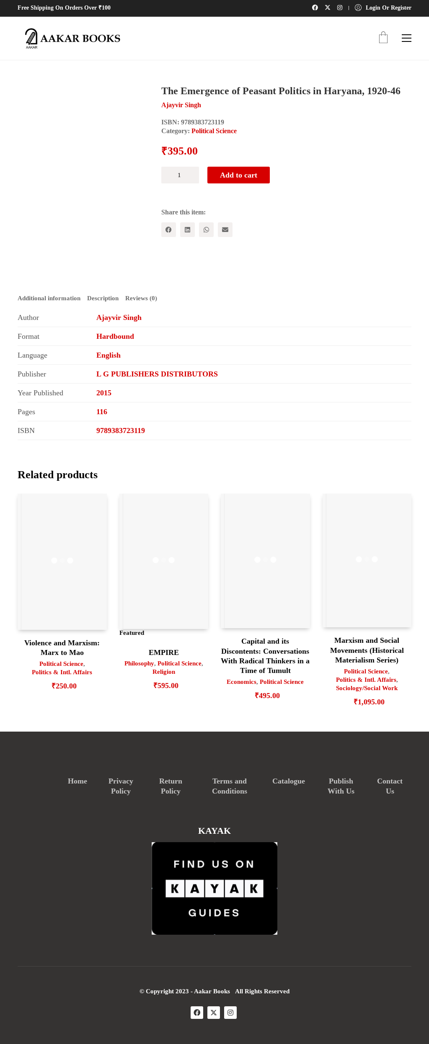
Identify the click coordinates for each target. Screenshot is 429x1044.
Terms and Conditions (229, 786)
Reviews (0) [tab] (141, 298)
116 (101, 411)
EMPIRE (164, 652)
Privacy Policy (121, 786)
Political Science (214, 130)
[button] (406, 38)
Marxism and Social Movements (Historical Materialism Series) (367, 650)
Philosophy (139, 663)
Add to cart (238, 175)
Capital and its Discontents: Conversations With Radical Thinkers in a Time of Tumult (265, 656)
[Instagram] (230, 1012)
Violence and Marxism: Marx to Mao (62, 648)
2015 (103, 393)
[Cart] (383, 38)
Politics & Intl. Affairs (62, 672)
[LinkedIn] (187, 229)
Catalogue (288, 781)
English (108, 355)
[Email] (225, 229)
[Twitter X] (213, 1012)
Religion (163, 671)
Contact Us (390, 786)
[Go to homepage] (70, 38)
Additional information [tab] (49, 298)
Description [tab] (103, 298)
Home (77, 781)
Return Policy (170, 786)
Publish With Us (341, 786)
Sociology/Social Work (367, 688)
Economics (241, 681)
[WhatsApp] (206, 229)
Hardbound (115, 336)
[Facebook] (168, 229)
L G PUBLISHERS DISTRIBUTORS (157, 374)
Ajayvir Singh (119, 317)
